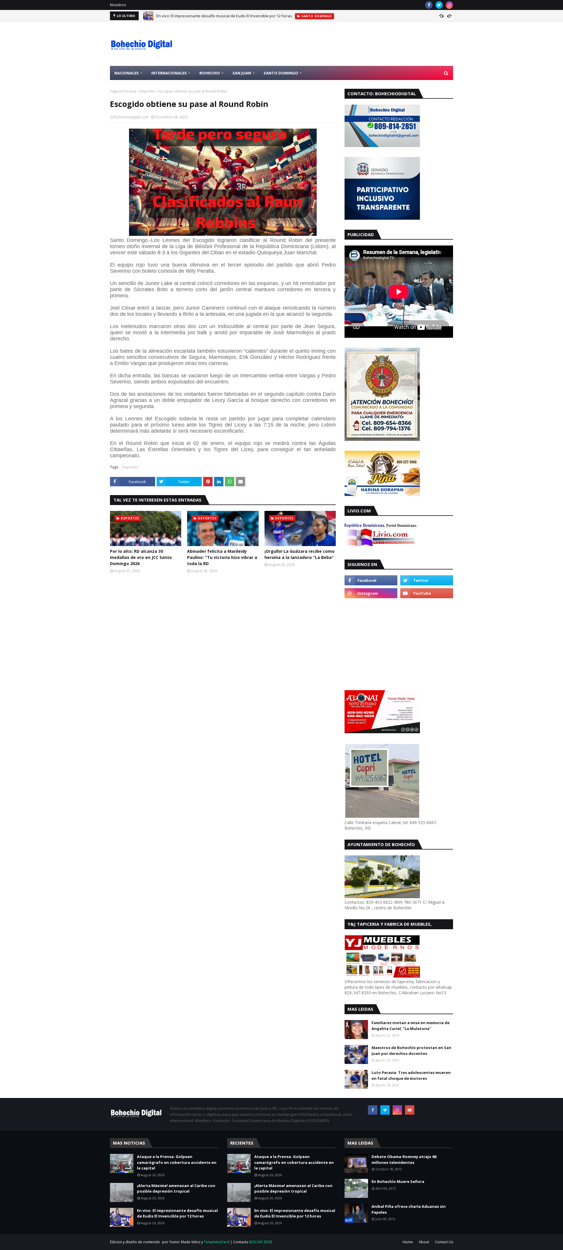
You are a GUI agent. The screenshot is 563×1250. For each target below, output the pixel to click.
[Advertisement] (346, 44)
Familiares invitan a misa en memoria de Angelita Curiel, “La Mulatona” (411, 1025)
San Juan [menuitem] (242, 73)
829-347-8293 (260, 1241)
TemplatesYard (216, 1241)
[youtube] (426, 593)
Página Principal (123, 91)
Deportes (147, 91)
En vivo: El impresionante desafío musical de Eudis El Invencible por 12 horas (224, 15)
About (424, 1241)
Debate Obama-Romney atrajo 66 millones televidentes (404, 1159)
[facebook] (429, 5)
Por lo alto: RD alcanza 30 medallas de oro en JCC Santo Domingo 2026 (141, 557)
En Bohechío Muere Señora (398, 1181)
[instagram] (449, 5)
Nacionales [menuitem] (126, 73)
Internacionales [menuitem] (169, 73)
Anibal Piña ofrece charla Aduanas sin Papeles (409, 1209)
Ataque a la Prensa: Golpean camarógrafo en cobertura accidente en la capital (176, 1162)
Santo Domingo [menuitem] (281, 73)
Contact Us (444, 1241)
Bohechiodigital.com (131, 117)
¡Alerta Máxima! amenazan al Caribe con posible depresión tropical (176, 1188)
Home (408, 1241)
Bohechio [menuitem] (209, 73)
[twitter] (439, 5)
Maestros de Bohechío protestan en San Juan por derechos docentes (411, 1050)
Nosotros (118, 4)
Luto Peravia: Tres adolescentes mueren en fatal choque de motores (411, 1075)
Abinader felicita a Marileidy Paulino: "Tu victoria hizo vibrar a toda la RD (222, 557)
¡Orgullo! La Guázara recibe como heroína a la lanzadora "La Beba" (299, 554)
